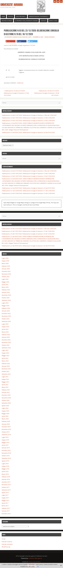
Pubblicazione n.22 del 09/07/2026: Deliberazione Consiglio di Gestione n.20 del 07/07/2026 (28, 132)
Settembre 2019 (6, 434)
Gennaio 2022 (6, 366)
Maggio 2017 (5, 500)
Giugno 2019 (5, 440)
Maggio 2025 (5, 282)
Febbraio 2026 (6, 266)
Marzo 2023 (5, 332)
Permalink (20, 83)
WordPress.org (6, 547)
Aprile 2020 (5, 416)
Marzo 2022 (5, 361)
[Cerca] (59, 103)
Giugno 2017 (5, 498)
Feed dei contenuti (7, 541)
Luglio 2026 (5, 258)
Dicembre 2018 (6, 450)
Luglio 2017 (5, 495)
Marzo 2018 (5, 474)
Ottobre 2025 (5, 276)
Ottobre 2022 (5, 345)
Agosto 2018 (5, 461)
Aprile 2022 (5, 358)
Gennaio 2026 (6, 269)
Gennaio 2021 (6, 392)
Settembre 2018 (6, 458)
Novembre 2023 (6, 316)
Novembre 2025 (6, 274)
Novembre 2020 (6, 398)
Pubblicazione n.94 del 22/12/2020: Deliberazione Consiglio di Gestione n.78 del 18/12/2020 (46, 93)
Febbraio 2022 (6, 363)
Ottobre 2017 (5, 487)
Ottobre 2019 (5, 432)
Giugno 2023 (5, 326)
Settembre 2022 (6, 348)
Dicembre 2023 (6, 313)
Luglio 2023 (5, 324)
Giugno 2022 (5, 353)
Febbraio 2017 (6, 508)
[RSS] (61, 1)
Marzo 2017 (5, 506)
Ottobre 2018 (5, 455)
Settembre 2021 (6, 374)
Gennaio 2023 (6, 337)
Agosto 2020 (5, 405)
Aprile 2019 (5, 445)
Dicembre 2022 (6, 340)
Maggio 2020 (5, 413)
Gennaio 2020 (6, 424)
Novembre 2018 (6, 453)
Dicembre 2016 (6, 513)
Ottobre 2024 (5, 298)
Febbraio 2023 (6, 334)
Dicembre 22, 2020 (38, 37)
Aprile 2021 (5, 384)
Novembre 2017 (6, 484)
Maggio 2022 (5, 355)
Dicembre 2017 (6, 482)
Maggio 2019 (5, 442)
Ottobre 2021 (5, 371)
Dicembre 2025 (6, 271)
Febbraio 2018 (6, 477)
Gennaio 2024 (6, 311)
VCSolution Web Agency (35, 558)
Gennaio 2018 (6, 479)
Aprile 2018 (5, 471)
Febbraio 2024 (6, 308)
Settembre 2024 (6, 300)
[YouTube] (54, 1)
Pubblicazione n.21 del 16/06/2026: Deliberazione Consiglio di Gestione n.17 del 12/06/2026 (28, 190)
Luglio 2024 (5, 303)
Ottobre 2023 (5, 319)
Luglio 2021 (5, 376)
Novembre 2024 (6, 295)
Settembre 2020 (6, 403)
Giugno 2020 (5, 411)
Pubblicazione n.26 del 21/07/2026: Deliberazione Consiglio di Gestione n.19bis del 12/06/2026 (29, 115)
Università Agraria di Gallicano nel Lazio (18, 37)
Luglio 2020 (5, 408)
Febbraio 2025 (6, 290)
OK (38, 566)
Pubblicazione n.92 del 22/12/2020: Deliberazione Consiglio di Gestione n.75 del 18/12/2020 (16, 93)
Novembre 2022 (6, 342)
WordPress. (38, 562)
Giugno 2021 (5, 379)
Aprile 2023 (5, 329)
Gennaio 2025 (6, 292)
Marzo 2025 (5, 287)
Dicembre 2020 (6, 395)
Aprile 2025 (5, 284)
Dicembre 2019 (6, 427)
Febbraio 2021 (6, 390)
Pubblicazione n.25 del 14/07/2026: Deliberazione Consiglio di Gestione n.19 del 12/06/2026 (28, 118)
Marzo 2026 (5, 263)
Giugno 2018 (5, 466)
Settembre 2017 (6, 490)
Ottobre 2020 (5, 400)
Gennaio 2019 (6, 448)
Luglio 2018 (5, 463)
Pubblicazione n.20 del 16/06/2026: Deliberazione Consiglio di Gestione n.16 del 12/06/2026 (28, 193)
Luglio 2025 (5, 279)
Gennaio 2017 (6, 511)
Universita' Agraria (11, 4)
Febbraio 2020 (6, 421)
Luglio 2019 (5, 437)
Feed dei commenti (7, 544)
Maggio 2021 (5, 382)
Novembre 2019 (6, 429)
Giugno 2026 (5, 261)
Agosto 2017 (5, 492)
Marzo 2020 (5, 419)
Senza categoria (49, 37)
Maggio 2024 (5, 305)
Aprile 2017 (5, 503)
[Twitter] (58, 1)
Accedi (3, 539)
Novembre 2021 (6, 369)
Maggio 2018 (5, 469)
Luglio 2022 (5, 350)
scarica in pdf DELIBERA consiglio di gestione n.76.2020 (19, 45)
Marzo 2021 (5, 387)
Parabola (31, 562)
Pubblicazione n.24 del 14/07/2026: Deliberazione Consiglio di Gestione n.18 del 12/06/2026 (28, 120)
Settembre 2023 (6, 321)
